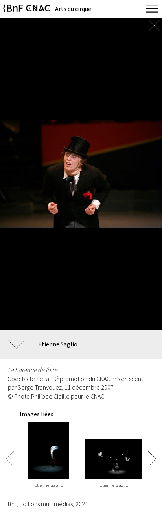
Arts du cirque (73, 9)
